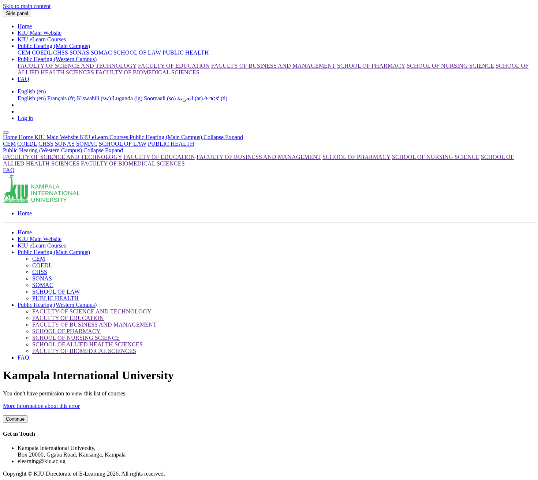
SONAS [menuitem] (79, 52)
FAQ (23, 79)
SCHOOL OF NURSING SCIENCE (435, 157)
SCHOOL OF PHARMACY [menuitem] (371, 66)
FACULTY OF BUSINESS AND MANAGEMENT (259, 157)
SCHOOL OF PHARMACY (356, 157)
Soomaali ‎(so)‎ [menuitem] (160, 98)
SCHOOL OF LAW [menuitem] (137, 52)
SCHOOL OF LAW (122, 144)
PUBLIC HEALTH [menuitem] (185, 52)
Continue (15, 419)
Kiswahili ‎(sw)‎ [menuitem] (94, 98)
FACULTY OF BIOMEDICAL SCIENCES (133, 163)
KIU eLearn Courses (42, 39)
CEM (9, 144)
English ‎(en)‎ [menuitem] (32, 98)
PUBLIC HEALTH (171, 144)
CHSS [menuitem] (60, 52)
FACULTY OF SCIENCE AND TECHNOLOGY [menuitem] (77, 66)
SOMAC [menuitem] (101, 52)
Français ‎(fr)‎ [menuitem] (61, 98)
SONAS (65, 144)
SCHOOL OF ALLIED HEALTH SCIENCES (87, 344)
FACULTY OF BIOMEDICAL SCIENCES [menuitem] (147, 72)
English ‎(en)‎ (32, 91)
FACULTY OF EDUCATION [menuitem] (174, 66)
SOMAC (86, 144)
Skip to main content (27, 6)
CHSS (45, 144)
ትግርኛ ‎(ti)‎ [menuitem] (215, 98)
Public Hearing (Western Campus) (57, 59)
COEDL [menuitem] (42, 52)
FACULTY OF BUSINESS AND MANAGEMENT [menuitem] (273, 66)
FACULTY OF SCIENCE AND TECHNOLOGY (62, 157)
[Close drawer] (6, 132)
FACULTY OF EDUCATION (159, 157)
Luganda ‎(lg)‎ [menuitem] (127, 98)
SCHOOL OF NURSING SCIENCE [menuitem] (450, 66)
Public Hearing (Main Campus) (54, 46)
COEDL (27, 144)
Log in (25, 118)
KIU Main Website (39, 33)
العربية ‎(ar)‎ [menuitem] (190, 98)
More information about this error (41, 406)
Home (25, 26)
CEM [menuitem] (24, 52)
